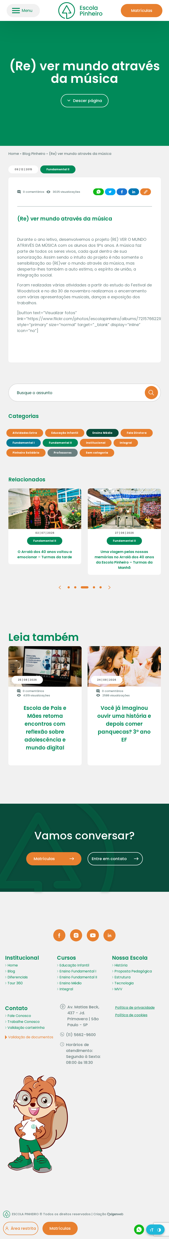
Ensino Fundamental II (78, 977)
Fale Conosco (19, 1015)
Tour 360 (15, 983)
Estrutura (122, 977)
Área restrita (23, 1228)
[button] (59, 587)
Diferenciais (17, 977)
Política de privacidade (135, 1007)
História (120, 965)
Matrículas (141, 10)
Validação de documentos (30, 1037)
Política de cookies (131, 1015)
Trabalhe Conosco (23, 1021)
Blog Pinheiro (33, 153)
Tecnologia (124, 983)
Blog (11, 971)
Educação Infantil (74, 965)
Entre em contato (109, 858)
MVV (118, 989)
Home (13, 153)
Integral (66, 989)
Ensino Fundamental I (77, 971)
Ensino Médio (70, 983)
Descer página (87, 100)
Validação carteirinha (25, 1027)
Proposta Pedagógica (133, 971)
